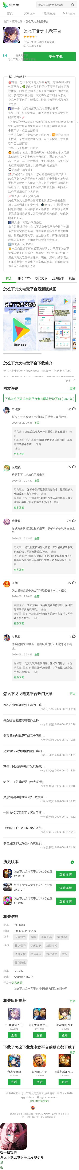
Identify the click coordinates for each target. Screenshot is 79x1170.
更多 (73, 388)
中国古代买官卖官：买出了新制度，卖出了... (25, 812)
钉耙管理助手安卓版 (39, 1025)
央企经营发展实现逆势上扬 (21, 720)
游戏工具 (46, 937)
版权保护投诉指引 (39, 1100)
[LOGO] (11, 4)
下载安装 (49, 41)
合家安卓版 (14, 1072)
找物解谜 (62, 937)
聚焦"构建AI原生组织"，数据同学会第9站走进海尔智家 (25, 797)
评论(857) (24, 278)
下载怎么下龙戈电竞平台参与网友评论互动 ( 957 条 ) (39, 398)
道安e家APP (39, 1072)
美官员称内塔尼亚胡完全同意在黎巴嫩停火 (25, 735)
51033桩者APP (14, 1025)
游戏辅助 (51, 954)
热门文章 (41, 278)
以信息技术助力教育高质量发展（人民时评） (25, 843)
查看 (14, 1035)
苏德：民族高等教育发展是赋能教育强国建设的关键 (25, 766)
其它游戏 (20, 963)
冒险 (33, 937)
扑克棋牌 (20, 945)
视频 (72, 278)
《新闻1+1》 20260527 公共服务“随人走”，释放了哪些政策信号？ (25, 828)
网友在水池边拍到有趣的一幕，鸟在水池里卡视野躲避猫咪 (25, 705)
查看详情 (65, 874)
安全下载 (56, 56)
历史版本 (58, 278)
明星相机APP (64, 1025)
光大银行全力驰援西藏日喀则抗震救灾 (25, 751)
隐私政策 (17, 983)
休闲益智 (36, 945)
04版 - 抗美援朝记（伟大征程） (24, 781)
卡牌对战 (20, 937)
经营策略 (36, 954)
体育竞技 (20, 954)
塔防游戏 (51, 945)
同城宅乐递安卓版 (65, 1072)
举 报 (1, 1165)
